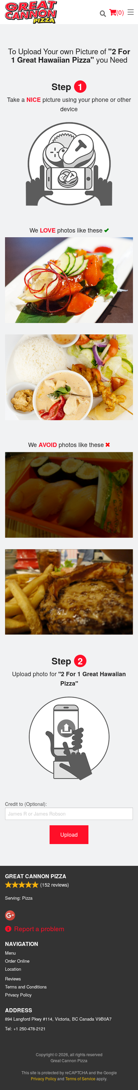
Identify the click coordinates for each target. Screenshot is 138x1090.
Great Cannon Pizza (35, 876)
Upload (69, 834)
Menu (10, 953)
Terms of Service (80, 1078)
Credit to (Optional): (26, 803)
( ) (120, 11)
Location (13, 969)
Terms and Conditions (26, 986)
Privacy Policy (18, 994)
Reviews (13, 978)
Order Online (17, 961)
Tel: (25, 1028)
